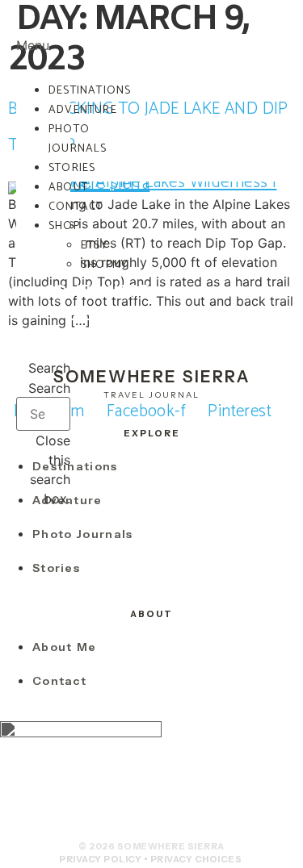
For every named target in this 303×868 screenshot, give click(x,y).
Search (49, 388)
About (68, 187)
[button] (43, 35)
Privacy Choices (196, 859)
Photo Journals (77, 139)
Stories (71, 168)
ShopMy (104, 265)
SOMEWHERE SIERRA (97, 303)
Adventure (82, 110)
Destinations (89, 90)
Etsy (94, 245)
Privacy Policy (100, 859)
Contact (75, 207)
